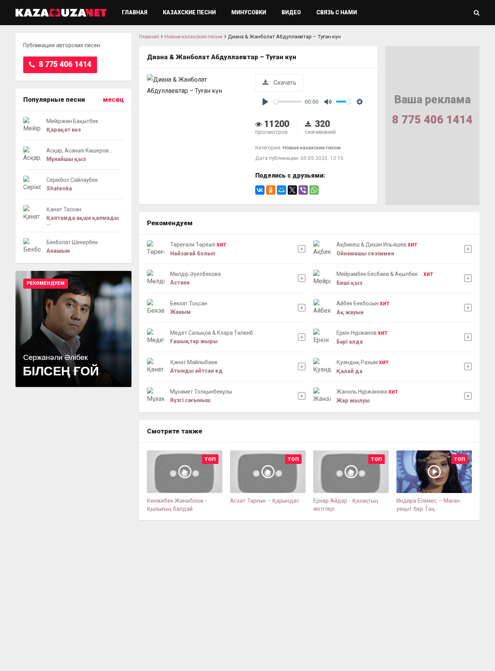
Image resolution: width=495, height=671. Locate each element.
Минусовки (248, 12)
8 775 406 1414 (64, 64)
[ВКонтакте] (260, 190)
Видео (291, 12)
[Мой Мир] (281, 190)
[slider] (287, 101)
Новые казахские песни (193, 36)
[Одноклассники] (270, 190)
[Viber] (303, 190)
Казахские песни (189, 12)
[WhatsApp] (314, 190)
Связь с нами (336, 12)
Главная (134, 12)
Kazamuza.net (60, 12)
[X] (292, 190)
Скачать (284, 82)
